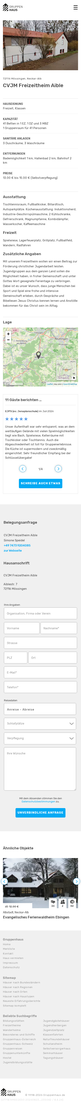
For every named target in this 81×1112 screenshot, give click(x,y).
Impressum (10, 962)
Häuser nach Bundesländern (21, 982)
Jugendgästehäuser (56, 1020)
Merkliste (9, 948)
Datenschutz (11, 967)
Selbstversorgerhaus (57, 1048)
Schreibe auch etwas (40, 483)
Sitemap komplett (14, 1005)
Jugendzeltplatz (54, 1030)
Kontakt (8, 953)
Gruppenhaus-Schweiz (18, 1043)
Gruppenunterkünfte (16, 1053)
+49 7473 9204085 (17, 545)
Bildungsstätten (13, 1020)
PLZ (9, 658)
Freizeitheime (12, 1025)
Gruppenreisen (12, 1048)
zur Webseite (13, 550)
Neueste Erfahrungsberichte (21, 1000)
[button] (39, 356)
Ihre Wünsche (16, 753)
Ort (33, 658)
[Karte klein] (73, 377)
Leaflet (50, 384)
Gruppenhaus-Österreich (19, 1039)
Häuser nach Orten (15, 991)
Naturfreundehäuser (56, 1039)
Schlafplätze (15, 723)
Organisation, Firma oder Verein (29, 613)
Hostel (7, 1057)
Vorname (13, 628)
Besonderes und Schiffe (19, 1034)
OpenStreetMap (70, 384)
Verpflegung (15, 738)
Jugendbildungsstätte (17, 1062)
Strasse (12, 643)
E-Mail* (12, 672)
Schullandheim (53, 1043)
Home (7, 944)
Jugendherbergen (55, 1025)
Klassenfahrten (53, 1034)
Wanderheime (12, 1030)
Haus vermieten (13, 958)
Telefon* (12, 687)
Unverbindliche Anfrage (40, 812)
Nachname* (51, 628)
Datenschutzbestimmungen (38, 801)
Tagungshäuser (53, 1057)
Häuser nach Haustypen (18, 996)
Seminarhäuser (53, 1053)
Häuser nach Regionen (18, 987)
